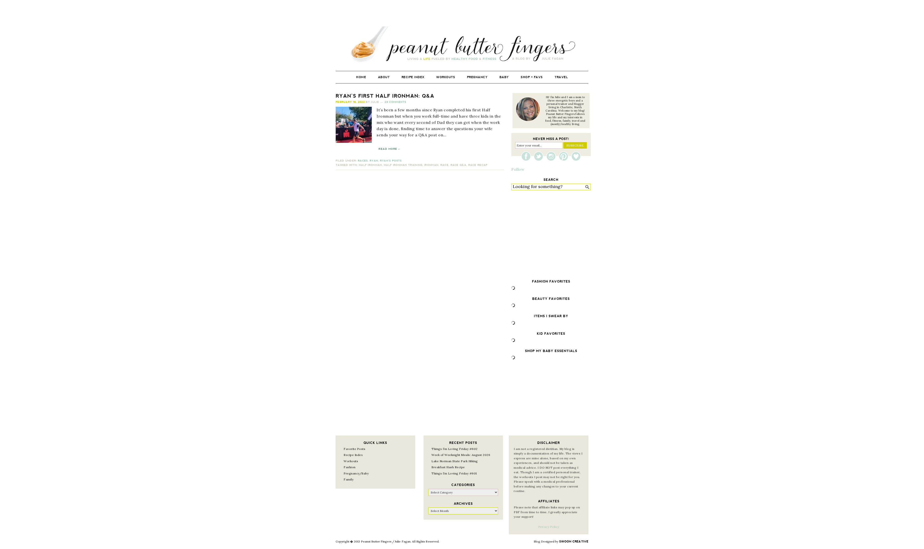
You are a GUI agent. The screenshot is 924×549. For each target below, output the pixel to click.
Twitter (540, 156)
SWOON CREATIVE (573, 541)
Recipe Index (353, 455)
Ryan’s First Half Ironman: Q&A (385, 96)
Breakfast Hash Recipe (448, 467)
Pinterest (565, 156)
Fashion (350, 467)
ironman (431, 165)
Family (348, 479)
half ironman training (403, 165)
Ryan (374, 160)
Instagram (552, 156)
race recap (478, 165)
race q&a (458, 165)
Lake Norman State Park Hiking (454, 461)
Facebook (527, 156)
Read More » (389, 149)
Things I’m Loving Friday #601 (454, 473)
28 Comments (395, 102)
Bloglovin (576, 156)
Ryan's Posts (391, 160)
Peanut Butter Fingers (462, 45)
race (444, 165)
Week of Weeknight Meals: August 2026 (460, 455)
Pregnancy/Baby (356, 473)
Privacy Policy (548, 527)
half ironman (370, 165)
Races (363, 160)
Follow (517, 169)
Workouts (351, 461)
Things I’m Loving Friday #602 (454, 449)
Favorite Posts (354, 449)
